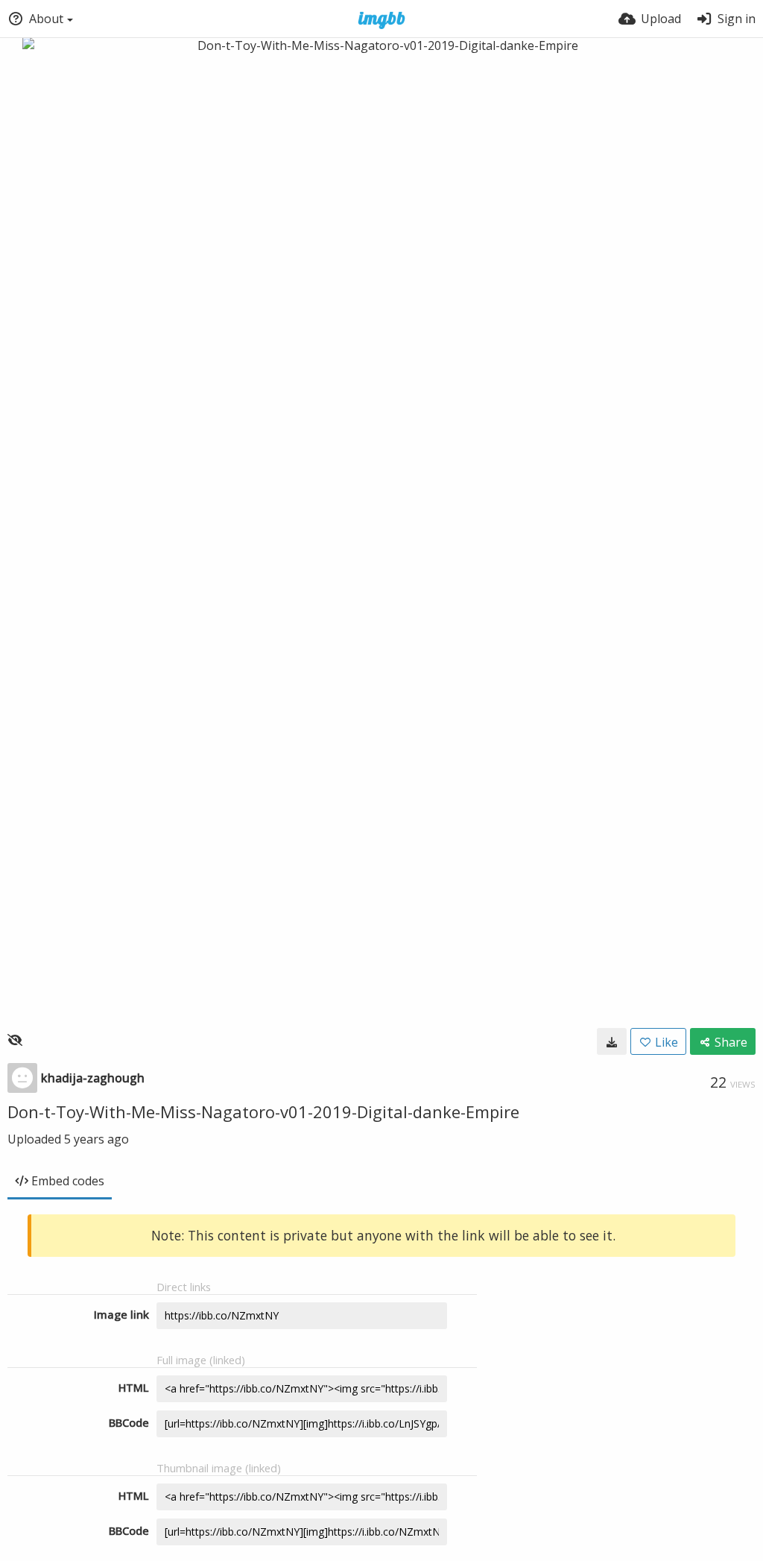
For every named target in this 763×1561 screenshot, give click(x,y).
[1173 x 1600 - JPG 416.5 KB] (612, 1041)
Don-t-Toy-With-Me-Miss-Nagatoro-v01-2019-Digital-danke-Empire (263, 1111)
